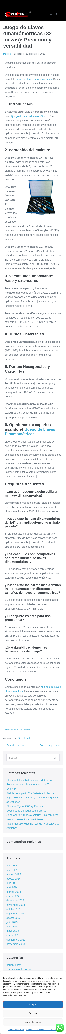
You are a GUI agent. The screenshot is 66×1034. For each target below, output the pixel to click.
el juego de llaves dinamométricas (29, 116)
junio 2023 (12, 926)
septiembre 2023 (15, 913)
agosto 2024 (13, 878)
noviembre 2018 (15, 944)
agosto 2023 (13, 918)
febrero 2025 (13, 874)
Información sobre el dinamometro (17, 730)
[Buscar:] (33, 757)
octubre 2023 (13, 909)
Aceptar (33, 1004)
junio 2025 (12, 870)
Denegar (33, 1013)
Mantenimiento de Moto (19, 969)
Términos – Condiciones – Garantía (41, 1030)
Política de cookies (16, 1030)
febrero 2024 (13, 891)
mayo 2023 (12, 931)
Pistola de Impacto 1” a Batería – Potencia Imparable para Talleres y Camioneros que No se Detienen (32, 797)
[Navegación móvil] (61, 14)
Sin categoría (24, 738)
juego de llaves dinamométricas (34, 79)
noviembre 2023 (15, 904)
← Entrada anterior (14, 745)
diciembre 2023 (15, 900)
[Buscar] (55, 758)
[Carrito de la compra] (51, 14)
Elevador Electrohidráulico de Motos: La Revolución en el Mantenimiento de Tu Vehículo (29, 784)
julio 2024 (12, 883)
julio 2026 (12, 865)
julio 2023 (12, 922)
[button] (56, 14)
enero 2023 (12, 935)
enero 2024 (12, 896)
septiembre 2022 (15, 939)
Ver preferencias (33, 1022)
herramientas (13, 965)
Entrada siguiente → (51, 745)
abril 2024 (12, 887)
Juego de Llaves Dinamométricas (30, 431)
